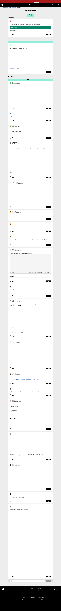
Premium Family (41, 595)
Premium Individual (41, 590)
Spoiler (12, 276)
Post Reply (48, 580)
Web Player (32, 592)
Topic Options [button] (11, 17)
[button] (51, 21)
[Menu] (59, 5)
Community (6, 5)
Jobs (14, 592)
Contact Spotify (32, 597)
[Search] (53, 4)
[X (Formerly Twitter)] (54, 589)
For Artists (23, 590)
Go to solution (31, 15)
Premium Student (41, 597)
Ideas (37, 5)
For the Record (15, 595)
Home (7, 7)
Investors (23, 597)
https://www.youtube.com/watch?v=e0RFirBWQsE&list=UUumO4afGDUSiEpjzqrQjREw (24, 379)
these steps (36, 2)
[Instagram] (51, 589)
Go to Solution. (15, 27)
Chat (30, 5)
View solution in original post (14, 68)
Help (23, 5)
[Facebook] (57, 589)
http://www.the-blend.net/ (14, 116)
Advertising (23, 595)
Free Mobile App (33, 595)
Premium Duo (40, 592)
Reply (49, 34)
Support (31, 590)
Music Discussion (13, 7)
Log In (56, 4)
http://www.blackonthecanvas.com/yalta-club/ (33, 391)
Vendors (22, 599)
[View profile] (10, 21)
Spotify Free (40, 599)
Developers (23, 592)
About (14, 590)
